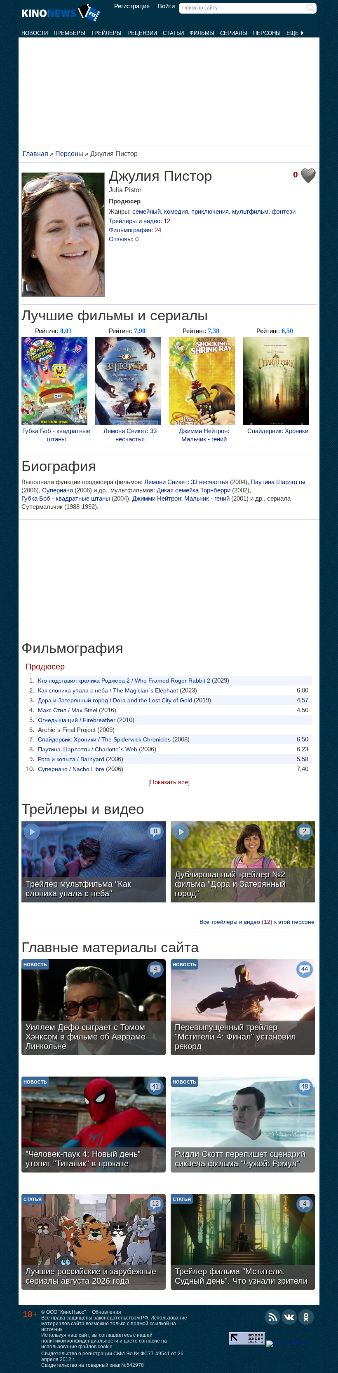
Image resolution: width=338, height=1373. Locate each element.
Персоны (267, 33)
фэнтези (284, 211)
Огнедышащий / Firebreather (76, 720)
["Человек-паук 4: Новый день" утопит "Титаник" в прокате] (93, 1126)
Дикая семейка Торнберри (193, 490)
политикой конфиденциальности (79, 1341)
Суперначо (57, 490)
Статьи (173, 33)
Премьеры (69, 33)
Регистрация (132, 6)
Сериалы (233, 33)
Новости (34, 33)
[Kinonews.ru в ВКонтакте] (289, 1317)
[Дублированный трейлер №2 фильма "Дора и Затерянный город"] (243, 862)
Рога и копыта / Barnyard (71, 759)
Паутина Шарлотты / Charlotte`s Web (87, 749)
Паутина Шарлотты (278, 481)
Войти (166, 6)
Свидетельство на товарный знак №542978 (92, 1365)
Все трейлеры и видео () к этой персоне (257, 921)
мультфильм (250, 211)
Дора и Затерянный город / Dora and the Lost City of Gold (115, 700)
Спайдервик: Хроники (277, 430)
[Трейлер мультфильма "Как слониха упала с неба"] (93, 862)
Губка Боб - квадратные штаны (56, 435)
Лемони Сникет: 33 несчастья (130, 435)
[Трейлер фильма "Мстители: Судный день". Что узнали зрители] (243, 1243)
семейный (146, 211)
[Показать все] (169, 782)
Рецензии (142, 33)
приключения (210, 211)
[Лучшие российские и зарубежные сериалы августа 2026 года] (93, 1243)
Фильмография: (135, 229)
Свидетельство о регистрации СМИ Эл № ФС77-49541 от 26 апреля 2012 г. (112, 1356)
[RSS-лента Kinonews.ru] (272, 1317)
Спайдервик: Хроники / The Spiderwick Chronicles (104, 739)
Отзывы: (123, 238)
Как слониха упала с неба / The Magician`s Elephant (108, 690)
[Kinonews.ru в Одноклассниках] (306, 1317)
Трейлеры (106, 33)
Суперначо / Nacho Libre (71, 769)
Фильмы (202, 33)
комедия (176, 211)
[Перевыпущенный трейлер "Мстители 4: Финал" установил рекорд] (243, 1008)
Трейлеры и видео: (139, 220)
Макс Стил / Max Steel (67, 710)
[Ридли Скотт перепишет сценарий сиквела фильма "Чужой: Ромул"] (243, 1126)
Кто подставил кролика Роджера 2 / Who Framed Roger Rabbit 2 (124, 680)
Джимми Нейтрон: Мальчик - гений (204, 435)
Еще (293, 33)
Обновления (106, 1312)
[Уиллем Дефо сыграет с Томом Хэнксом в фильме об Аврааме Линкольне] (93, 1008)
